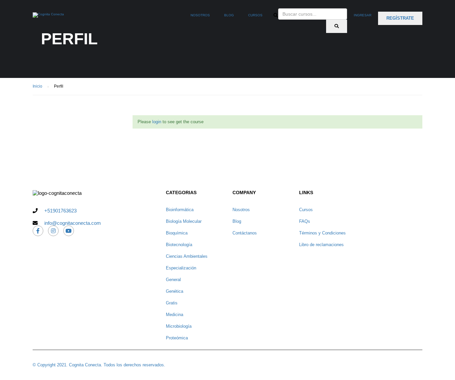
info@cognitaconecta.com (72, 223)
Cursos (255, 15)
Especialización (181, 267)
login (156, 121)
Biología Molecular (184, 221)
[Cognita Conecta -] (48, 18)
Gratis (172, 302)
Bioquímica (177, 232)
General (173, 279)
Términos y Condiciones (322, 232)
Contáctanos (244, 232)
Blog (229, 15)
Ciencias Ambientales (187, 256)
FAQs (304, 221)
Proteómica (177, 337)
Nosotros (200, 15)
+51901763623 (60, 210)
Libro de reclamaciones (321, 244)
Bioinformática (180, 209)
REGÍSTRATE (400, 18)
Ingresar (362, 15)
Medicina (174, 314)
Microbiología (179, 326)
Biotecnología (179, 244)
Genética (174, 291)
